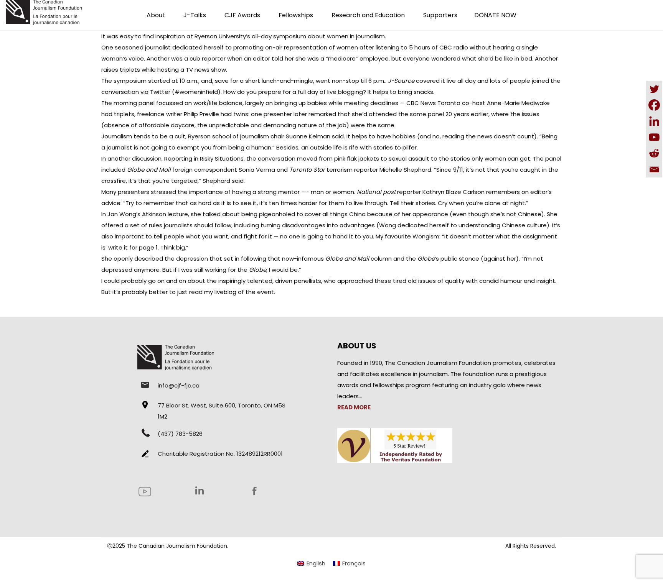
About (156, 15)
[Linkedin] (654, 121)
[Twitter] (654, 89)
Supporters (440, 15)
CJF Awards (242, 15)
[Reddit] (654, 153)
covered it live (436, 81)
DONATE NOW (495, 15)
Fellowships (296, 15)
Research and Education (368, 15)
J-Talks (194, 15)
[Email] (654, 169)
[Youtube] (654, 137)
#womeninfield (196, 92)
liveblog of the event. (244, 292)
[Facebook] (654, 105)
